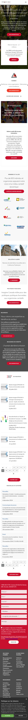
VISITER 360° (14, 479)
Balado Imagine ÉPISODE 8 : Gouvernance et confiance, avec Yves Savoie (17, 439)
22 (17, 471)
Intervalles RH (20, 667)
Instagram (19, 686)
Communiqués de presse (9, 505)
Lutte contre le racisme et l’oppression (7, 673)
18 (3, 471)
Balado (5, 686)
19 (7, 471)
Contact (19, 679)
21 (14, 471)
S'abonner (14, 280)
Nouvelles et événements (6, 694)
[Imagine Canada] (6, 3)
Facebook (19, 688)
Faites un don (20, 694)
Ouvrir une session (14, 96)
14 (14, 468)
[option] (14, 85)
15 (18, 468)
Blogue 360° (6, 685)
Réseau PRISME (20, 665)
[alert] (14, 708)
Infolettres (6, 683)
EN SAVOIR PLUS (14, 34)
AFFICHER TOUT (14, 574)
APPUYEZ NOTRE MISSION (13, 191)
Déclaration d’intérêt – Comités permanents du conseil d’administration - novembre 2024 (14, 496)
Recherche (6, 692)
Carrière (18, 683)
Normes (18, 659)
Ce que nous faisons (20, 654)
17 (25, 468)
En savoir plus (7, 336)
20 (10, 471)
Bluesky (18, 690)
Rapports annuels (7, 670)
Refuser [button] (21, 715)
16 (21, 468)
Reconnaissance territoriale (7, 658)
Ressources (6, 679)
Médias (18, 692)
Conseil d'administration (7, 665)
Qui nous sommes (6, 654)
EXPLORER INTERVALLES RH (14, 158)
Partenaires (6, 668)
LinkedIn (18, 685)
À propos (5, 661)
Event (4, 534)
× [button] (26, 699)
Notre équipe (6, 663)
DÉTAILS (14, 59)
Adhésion (19, 658)
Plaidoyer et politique (6, 689)
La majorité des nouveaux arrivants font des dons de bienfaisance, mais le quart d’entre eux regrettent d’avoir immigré (13, 509)
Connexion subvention (19, 662)
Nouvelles (5, 491)
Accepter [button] (7, 715)
